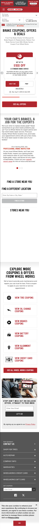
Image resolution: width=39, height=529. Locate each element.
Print (26, 84)
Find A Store (19, 201)
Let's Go (19, 414)
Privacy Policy (30, 424)
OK (19, 523)
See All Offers (19, 104)
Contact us (8, 444)
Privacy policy (13, 518)
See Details (20, 88)
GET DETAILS (20, 25)
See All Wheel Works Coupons (20, 370)
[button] (17, 168)
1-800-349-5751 (32, 21)
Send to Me (12, 84)
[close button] (36, 505)
